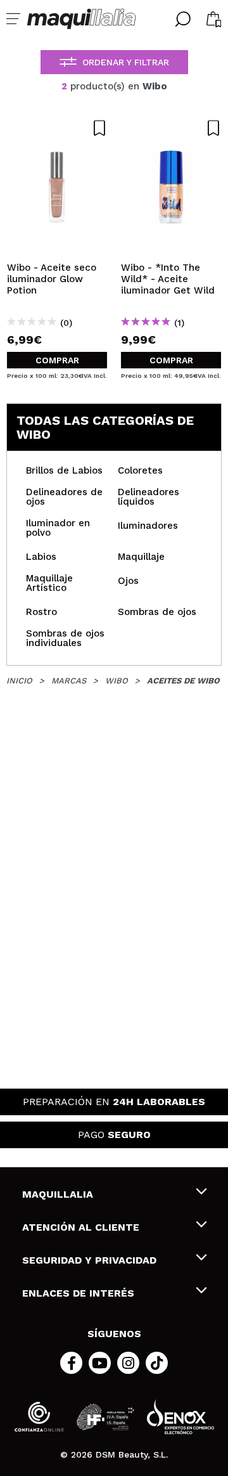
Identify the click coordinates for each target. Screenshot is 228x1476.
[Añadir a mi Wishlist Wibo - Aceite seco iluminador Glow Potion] (57, 128)
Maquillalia (57, 1194)
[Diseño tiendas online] (180, 1416)
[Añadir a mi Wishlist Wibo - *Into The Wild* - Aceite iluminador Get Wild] (171, 128)
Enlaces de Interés (78, 1293)
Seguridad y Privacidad (89, 1260)
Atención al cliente (80, 1227)
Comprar (57, 360)
